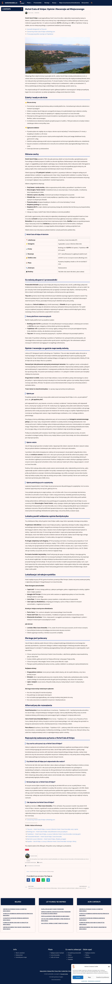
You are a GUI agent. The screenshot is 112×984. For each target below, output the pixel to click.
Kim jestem (85, 2)
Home (28, 871)
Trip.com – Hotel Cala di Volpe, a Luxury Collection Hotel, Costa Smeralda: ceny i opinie (52, 829)
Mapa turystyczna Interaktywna (69, 2)
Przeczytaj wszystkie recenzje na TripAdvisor (40, 34)
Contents (6, 9)
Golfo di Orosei (55, 957)
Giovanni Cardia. (64, 974)
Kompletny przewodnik (74, 953)
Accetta (78, 977)
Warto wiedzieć (20, 953)
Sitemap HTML (50, 971)
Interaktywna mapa (21, 957)
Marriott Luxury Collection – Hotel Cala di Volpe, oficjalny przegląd (46, 839)
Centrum (70, 957)
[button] (109, 966)
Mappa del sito (43, 971)
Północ (70, 955)
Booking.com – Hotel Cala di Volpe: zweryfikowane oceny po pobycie (47, 831)
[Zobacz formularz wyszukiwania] (91, 2)
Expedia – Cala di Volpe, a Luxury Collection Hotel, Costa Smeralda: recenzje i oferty (51, 841)
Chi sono (70, 971)
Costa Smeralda (55, 955)
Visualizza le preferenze (102, 977)
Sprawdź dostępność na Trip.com (37, 29)
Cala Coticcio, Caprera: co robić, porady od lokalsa (54, 923)
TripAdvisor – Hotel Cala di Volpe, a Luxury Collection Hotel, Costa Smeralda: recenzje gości (54, 834)
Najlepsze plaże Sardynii (57, 953)
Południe (70, 959)
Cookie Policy (84, 981)
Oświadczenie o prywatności (94, 981)
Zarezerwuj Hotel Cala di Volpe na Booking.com (41, 31)
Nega (89, 977)
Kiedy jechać (19, 955)
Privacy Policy (58, 971)
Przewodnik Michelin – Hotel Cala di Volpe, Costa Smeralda (44, 836)
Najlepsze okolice (90, 953)
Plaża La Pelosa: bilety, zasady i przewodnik (52, 909)
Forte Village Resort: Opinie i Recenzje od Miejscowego (55, 916)
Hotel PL (40, 862)
